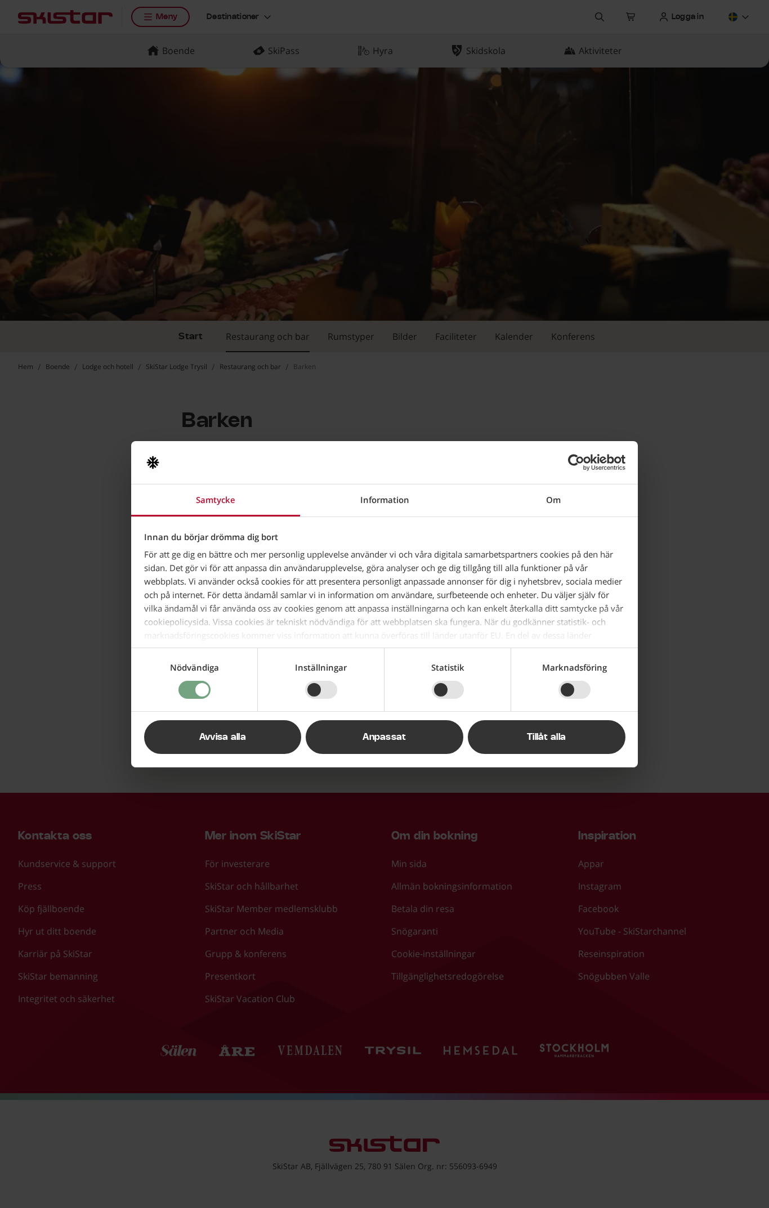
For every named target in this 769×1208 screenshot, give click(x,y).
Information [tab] (384, 499)
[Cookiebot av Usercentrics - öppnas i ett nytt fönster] (576, 462)
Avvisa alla (223, 737)
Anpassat (384, 737)
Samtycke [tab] (215, 499)
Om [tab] (553, 499)
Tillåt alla (546, 737)
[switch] (321, 690)
